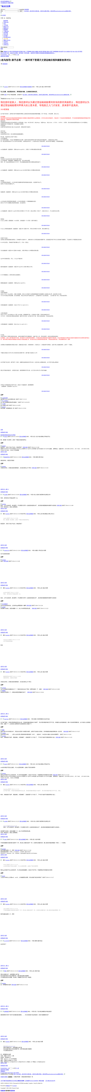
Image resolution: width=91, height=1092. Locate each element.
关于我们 (5, 35)
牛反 (71, 51)
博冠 (81, 51)
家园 (5, 28)
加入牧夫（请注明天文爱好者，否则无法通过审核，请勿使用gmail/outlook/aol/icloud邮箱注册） (48, 11)
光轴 (47, 51)
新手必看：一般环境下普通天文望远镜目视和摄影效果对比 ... (39, 53)
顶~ (4, 451)
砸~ (6, 451)
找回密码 (26, 9)
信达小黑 (77, 51)
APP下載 (3, 1080)
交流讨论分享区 (14, 53)
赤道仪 (33, 51)
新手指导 (21, 53)
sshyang (4, 406)
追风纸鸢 (6, 1011)
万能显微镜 (55, 51)
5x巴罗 (50, 51)
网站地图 (41, 1080)
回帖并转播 (17, 1076)
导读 (5, 22)
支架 (24, 51)
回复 (2, 429)
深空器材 (20, 51)
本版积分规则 (4, 1076)
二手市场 (5, 25)
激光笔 (40, 51)
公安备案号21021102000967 (31, 1080)
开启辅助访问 (4, 2)
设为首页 (3, 1)
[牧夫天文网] (5, 6)
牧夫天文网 (3, 53)
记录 (6, 44)
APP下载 (5, 38)
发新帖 (7, 56)
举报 (6, 432)
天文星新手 (5, 604)
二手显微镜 (28, 51)
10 (6, 54)
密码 (2, 11)
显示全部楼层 (23, 86)
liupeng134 (6, 550)
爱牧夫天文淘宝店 (13, 1080)
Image (5, 1072)
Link (9, 1072)
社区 (4, 23)
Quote (11, 1072)
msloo (5, 839)
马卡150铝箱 (66, 51)
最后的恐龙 (7, 457)
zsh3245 (4, 687)
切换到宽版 (10, 2)
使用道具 (3, 432)
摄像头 (37, 51)
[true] (1, 50)
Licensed (15, 1085)
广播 (6, 31)
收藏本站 (7, 1)
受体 (5, 971)
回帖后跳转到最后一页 (27, 1076)
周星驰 (3, 690)
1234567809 (5, 397)
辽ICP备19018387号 (50, 1080)
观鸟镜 (44, 51)
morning (6, 86)
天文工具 (5, 34)
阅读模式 (29, 86)
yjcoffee (4, 733)
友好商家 (5, 32)
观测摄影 (5, 29)
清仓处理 (61, 51)
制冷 (11, 51)
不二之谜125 (5, 400)
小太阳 (3, 403)
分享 (5, 43)
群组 (6, 26)
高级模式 (3, 1071)
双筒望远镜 (15, 51)
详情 (24, 447)
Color (3, 1072)
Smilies (17, 1072)
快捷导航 (5, 20)
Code (14, 1072)
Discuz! (8, 1085)
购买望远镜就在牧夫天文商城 (8, 435)
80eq (74, 51)
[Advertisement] (36, 75)
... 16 (8, 54)
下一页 (17, 54)
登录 (5, 94)
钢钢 (3, 730)
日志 (5, 41)
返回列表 (3, 56)
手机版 (7, 1080)
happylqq (6, 719)
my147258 (6, 940)
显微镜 (5, 51)
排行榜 (7, 37)
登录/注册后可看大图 (45, 146)
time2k (5, 436)
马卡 (8, 51)
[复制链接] (5, 63)
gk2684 (6, 494)
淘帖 (6, 40)
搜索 (2, 48)
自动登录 (21, 9)
